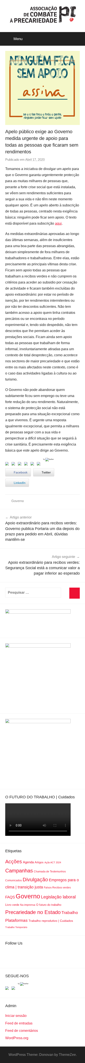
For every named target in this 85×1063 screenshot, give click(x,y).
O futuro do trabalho (48, 904)
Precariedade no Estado (33, 912)
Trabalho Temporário (16, 927)
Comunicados (13, 880)
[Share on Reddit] (20, 464)
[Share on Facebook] (7, 464)
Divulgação (35, 879)
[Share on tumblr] (33, 464)
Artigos (39, 862)
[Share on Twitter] (14, 464)
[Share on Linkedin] (26, 464)
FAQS (10, 897)
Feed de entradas (18, 1023)
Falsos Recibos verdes (57, 887)
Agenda (28, 862)
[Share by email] (39, 464)
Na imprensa (27, 904)
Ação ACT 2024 (52, 862)
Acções (13, 861)
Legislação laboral (58, 896)
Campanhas (19, 870)
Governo (17, 501)
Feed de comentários (21, 1030)
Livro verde (12, 904)
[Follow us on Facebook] (7, 989)
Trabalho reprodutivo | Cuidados (51, 920)
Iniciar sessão (16, 1016)
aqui (58, 223)
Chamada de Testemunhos (50, 871)
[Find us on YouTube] (14, 989)
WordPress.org (16, 1038)
